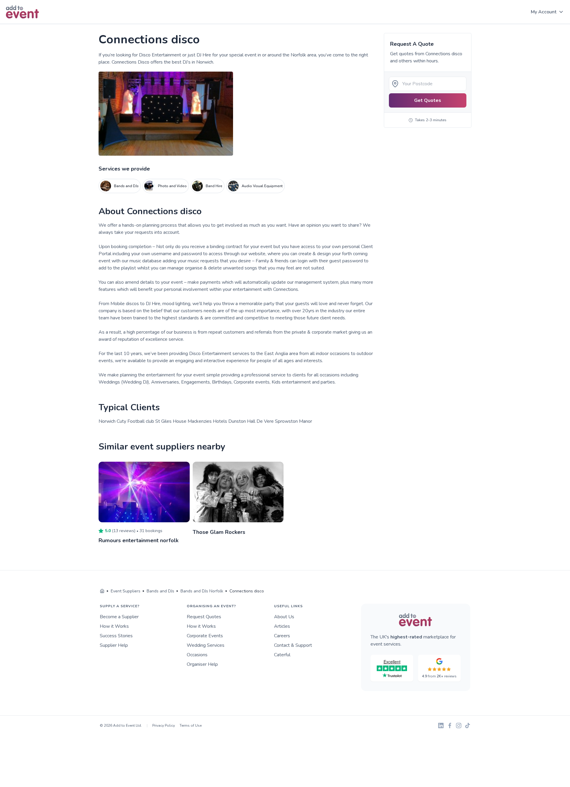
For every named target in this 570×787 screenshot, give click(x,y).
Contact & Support (293, 645)
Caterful (282, 655)
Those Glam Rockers (219, 532)
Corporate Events (205, 636)
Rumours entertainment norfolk (138, 540)
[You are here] (102, 591)
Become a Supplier (119, 616)
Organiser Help (202, 664)
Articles (282, 626)
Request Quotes (204, 616)
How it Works (114, 626)
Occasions (197, 655)
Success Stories (116, 636)
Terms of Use (191, 725)
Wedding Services (205, 645)
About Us (284, 616)
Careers (282, 636)
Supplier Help (114, 645)
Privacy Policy (163, 725)
